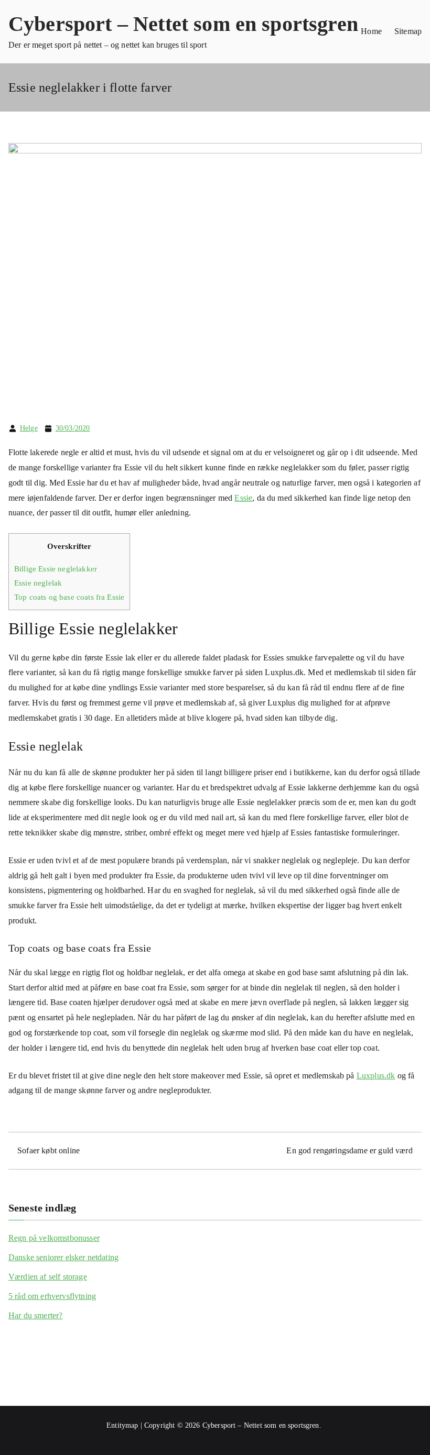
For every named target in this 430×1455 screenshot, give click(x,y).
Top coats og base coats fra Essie (69, 596)
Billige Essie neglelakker (55, 568)
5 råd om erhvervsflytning (52, 1296)
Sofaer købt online (48, 1150)
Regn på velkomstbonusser (54, 1237)
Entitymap (122, 1425)
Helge (29, 428)
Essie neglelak (38, 582)
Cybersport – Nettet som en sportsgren (183, 24)
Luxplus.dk (376, 1075)
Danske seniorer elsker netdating (63, 1257)
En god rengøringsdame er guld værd (349, 1150)
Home (371, 31)
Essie (243, 497)
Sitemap (408, 31)
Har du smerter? (35, 1315)
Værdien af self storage (47, 1276)
